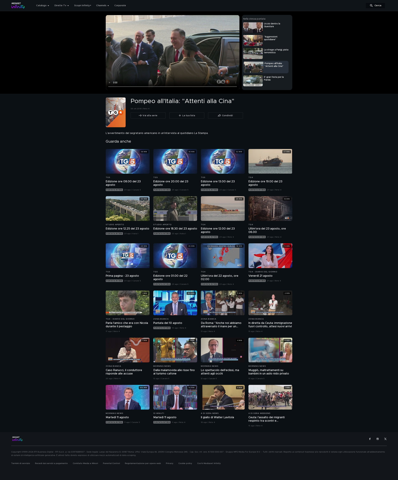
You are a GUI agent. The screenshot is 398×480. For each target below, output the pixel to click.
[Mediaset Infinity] (18, 5)
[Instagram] (377, 438)
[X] (385, 438)
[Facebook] (369, 438)
